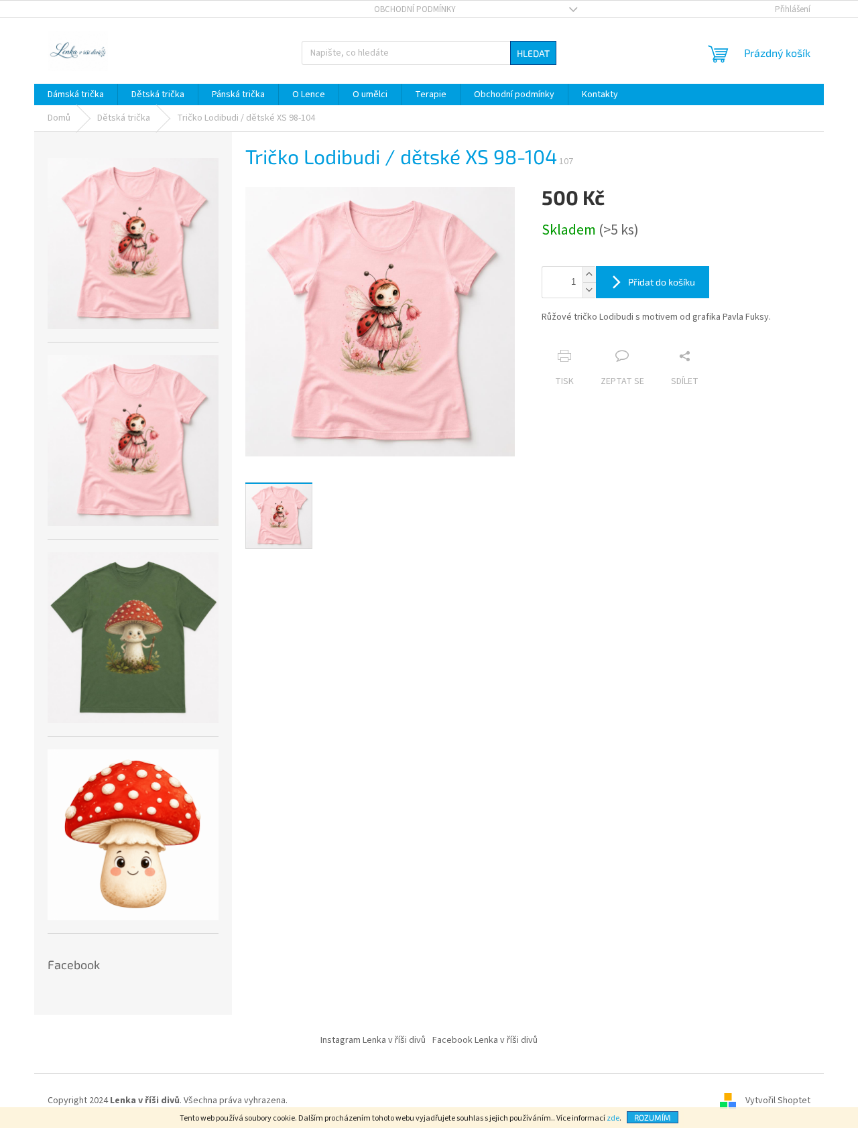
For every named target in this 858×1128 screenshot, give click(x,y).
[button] (589, 274)
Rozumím (652, 1117)
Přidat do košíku (661, 282)
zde (613, 1118)
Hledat (533, 53)
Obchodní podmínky (415, 9)
